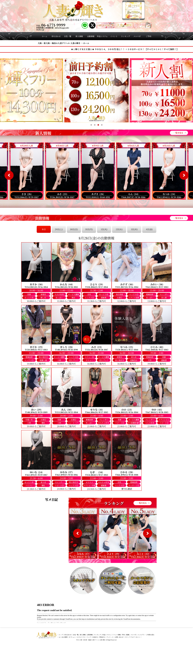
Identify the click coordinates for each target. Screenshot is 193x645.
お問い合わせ (119, 637)
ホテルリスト (81, 637)
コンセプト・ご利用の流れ (146, 634)
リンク (89, 637)
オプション (72, 637)
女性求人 (95, 637)
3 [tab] (98, 125)
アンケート (109, 637)
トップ (61, 634)
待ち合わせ (67, 634)
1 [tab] (91, 125)
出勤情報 (90, 634)
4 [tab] (102, 125)
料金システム (106, 634)
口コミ (138, 637)
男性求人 (102, 637)
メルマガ (133, 634)
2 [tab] (94, 125)
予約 (123, 634)
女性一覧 (76, 634)
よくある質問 (63, 637)
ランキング (97, 634)
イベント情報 (116, 634)
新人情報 (83, 634)
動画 (127, 634)
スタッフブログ (129, 637)
